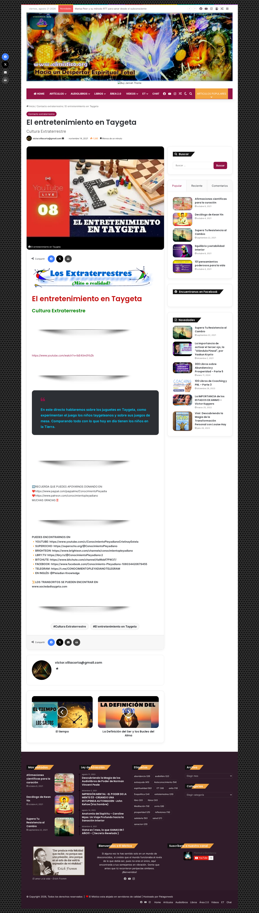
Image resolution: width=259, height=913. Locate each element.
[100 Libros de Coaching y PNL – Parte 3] (182, 385)
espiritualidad (143, 788)
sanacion (140, 824)
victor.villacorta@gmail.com (47, 138)
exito (173, 788)
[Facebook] (51, 258)
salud (157, 818)
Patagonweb (166, 896)
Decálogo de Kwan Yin (209, 214)
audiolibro (162, 776)
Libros (98, 93)
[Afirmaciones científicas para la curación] (182, 203)
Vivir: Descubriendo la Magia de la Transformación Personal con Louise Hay (210, 419)
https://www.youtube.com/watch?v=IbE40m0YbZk (63, 355)
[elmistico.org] (129, 46)
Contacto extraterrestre (50, 106)
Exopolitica (142, 794)
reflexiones (162, 812)
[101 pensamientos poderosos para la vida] (182, 266)
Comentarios (220, 185)
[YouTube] (129, 879)
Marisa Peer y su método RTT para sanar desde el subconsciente (111, 8)
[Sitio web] (57, 668)
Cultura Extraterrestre (70, 626)
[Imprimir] (68, 258)
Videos (130, 93)
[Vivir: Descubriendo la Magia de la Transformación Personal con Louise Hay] (182, 421)
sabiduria (141, 818)
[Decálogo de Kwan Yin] (182, 219)
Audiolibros (79, 93)
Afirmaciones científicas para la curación (211, 200)
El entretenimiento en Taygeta (116, 626)
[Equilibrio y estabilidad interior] (182, 250)
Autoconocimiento (165, 782)
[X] (59, 258)
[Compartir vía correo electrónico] (68, 642)
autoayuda (141, 782)
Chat (155, 93)
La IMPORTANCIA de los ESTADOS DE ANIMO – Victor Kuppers (209, 400)
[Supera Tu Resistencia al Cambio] (182, 235)
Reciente (196, 185)
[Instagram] (134, 879)
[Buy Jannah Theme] (129, 82)
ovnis (159, 806)
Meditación (141, 806)
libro (138, 800)
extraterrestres (164, 794)
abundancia (142, 776)
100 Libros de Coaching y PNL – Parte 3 (211, 382)
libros (153, 800)
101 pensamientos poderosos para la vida (210, 263)
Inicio (32, 106)
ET (144, 93)
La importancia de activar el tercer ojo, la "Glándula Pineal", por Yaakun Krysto (209, 349)
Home (40, 93)
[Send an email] (63, 138)
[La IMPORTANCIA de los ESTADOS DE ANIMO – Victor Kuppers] (182, 400)
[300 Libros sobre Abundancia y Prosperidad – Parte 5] (182, 367)
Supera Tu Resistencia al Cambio (35, 822)
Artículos (57, 93)
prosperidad (142, 812)
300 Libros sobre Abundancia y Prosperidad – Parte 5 (209, 367)
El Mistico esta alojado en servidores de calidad (115, 896)
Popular (177, 185)
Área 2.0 (115, 93)
